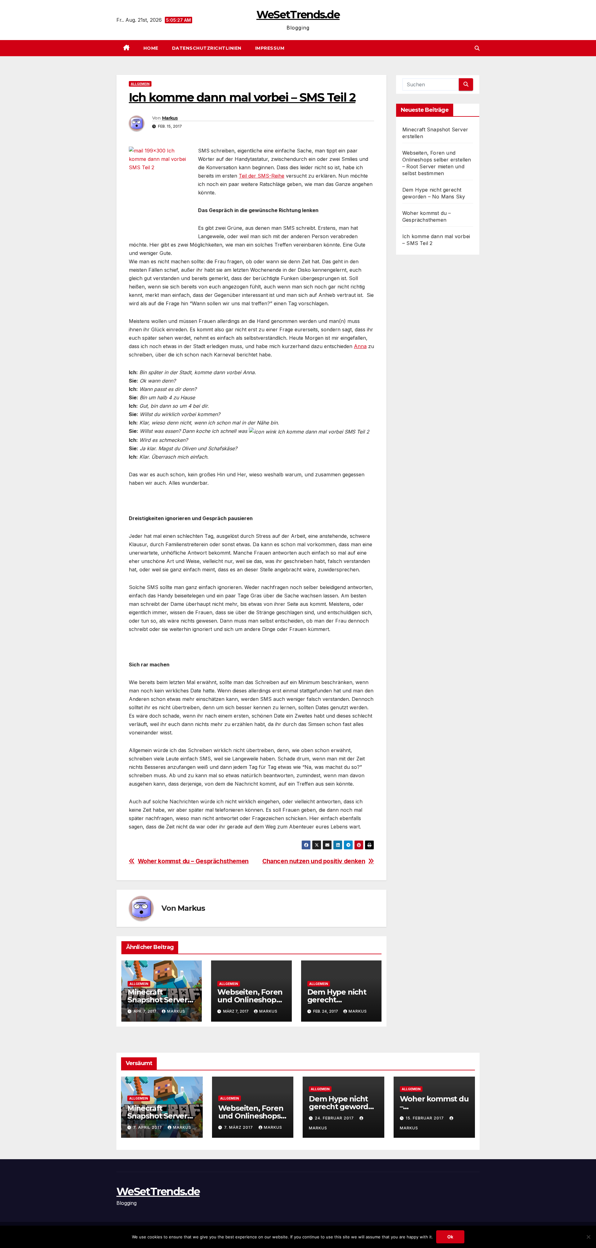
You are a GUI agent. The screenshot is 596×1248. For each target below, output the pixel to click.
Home (150, 48)
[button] (477, 48)
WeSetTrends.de (298, 14)
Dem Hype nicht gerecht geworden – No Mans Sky (343, 1106)
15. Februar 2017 (425, 1118)
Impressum (270, 48)
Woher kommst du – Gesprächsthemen (193, 861)
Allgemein (140, 84)
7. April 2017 (148, 1127)
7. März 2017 (239, 1127)
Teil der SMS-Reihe (261, 176)
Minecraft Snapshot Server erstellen (157, 999)
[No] (588, 1237)
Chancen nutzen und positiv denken (313, 861)
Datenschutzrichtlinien (207, 48)
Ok (450, 1236)
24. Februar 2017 (335, 1118)
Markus (170, 118)
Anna (360, 346)
